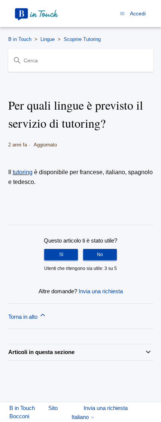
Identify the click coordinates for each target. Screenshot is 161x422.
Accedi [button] (138, 14)
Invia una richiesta (101, 291)
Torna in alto (23, 316)
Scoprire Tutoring (82, 39)
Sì (61, 254)
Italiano (81, 417)
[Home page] (36, 13)
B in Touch (19, 39)
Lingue (47, 39)
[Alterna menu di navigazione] (122, 13)
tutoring (23, 172)
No (100, 254)
